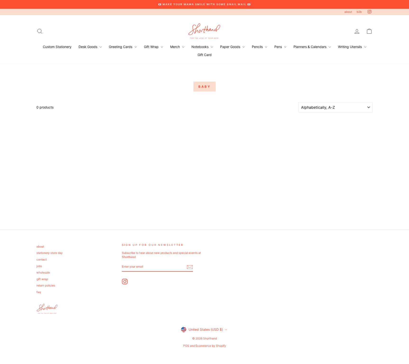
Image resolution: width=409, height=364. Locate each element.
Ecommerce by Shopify (211, 345)
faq (38, 292)
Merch (175, 47)
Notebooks (200, 47)
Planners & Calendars (310, 47)
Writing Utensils (350, 47)
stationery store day (49, 253)
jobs (39, 266)
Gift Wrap (152, 47)
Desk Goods (88, 47)
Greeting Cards (121, 47)
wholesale (43, 272)
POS (186, 345)
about (348, 11)
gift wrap (42, 279)
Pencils (258, 47)
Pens (278, 47)
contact (41, 259)
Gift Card (205, 55)
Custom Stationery (57, 47)
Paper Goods (230, 47)
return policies (45, 285)
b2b (359, 11)
